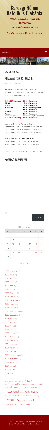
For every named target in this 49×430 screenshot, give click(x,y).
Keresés (8, 213)
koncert (16, 387)
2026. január (10, 296)
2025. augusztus (11, 315)
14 (36, 244)
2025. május (10, 326)
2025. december (11, 300)
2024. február (10, 373)
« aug (22, 263)
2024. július (9, 362)
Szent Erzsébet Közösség (18, 396)
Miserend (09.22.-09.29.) (19, 78)
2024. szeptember (12, 355)
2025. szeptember (12, 311)
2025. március (10, 333)
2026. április (10, 285)
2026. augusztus (11, 271)
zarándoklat (19, 404)
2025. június (10, 322)
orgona (22, 392)
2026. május (10, 282)
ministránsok (33, 387)
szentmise (17, 151)
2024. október (10, 351)
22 (41, 248)
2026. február (10, 293)
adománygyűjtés (9, 381)
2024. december (11, 344)
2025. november (11, 304)
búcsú (29, 381)
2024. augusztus (11, 358)
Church (11, 424)
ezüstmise (31, 384)
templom (32, 400)
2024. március (10, 369)
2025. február (10, 336)
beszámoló (19, 381)
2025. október (10, 307)
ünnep (27, 404)
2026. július (9, 275)
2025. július (9, 318)
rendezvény (31, 391)
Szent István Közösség (32, 396)
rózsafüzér (8, 396)
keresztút (8, 387)
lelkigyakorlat (24, 387)
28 (36, 252)
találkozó (24, 400)
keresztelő (38, 384)
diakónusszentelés (12, 384)
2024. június (10, 366)
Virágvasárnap (9, 404)
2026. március (10, 289)
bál (25, 381)
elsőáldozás (24, 384)
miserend (31, 151)
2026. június (10, 278)
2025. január (10, 340)
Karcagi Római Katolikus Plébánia (24, 10)
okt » (27, 263)
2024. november (11, 348)
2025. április (10, 329)
